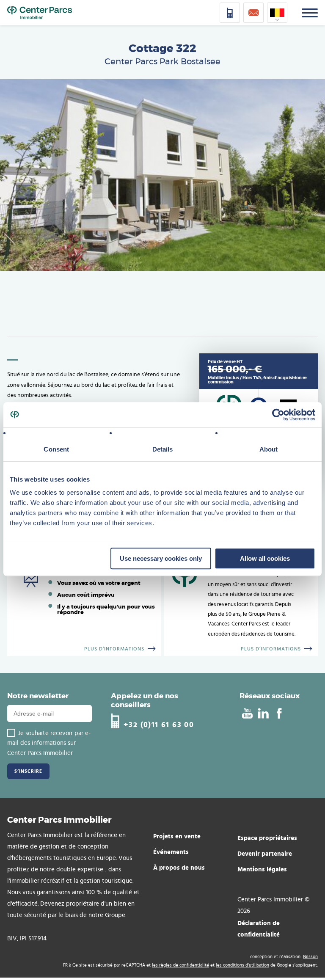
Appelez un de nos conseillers (144, 700)
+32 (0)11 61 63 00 (159, 724)
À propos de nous (179, 867)
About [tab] (268, 449)
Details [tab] (162, 449)
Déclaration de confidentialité (258, 928)
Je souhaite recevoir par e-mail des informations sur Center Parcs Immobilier (49, 743)
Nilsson (310, 956)
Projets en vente (177, 836)
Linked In (263, 713)
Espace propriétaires (267, 838)
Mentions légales (262, 869)
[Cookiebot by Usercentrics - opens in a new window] (278, 414)
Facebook (279, 713)
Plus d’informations (114, 648)
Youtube (247, 713)
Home (39, 12)
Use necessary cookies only (161, 558)
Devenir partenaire (264, 853)
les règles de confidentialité (180, 965)
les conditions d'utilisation (242, 965)
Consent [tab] (56, 449)
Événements (171, 852)
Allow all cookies (265, 558)
